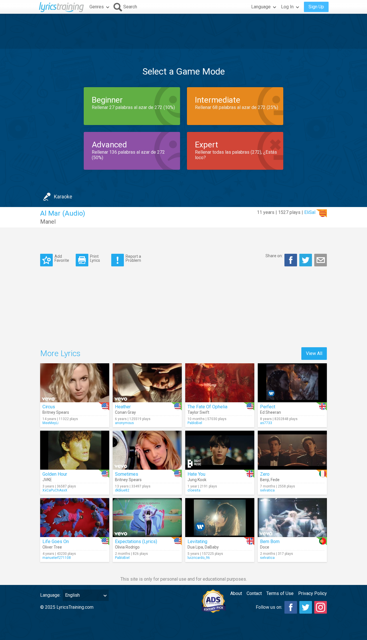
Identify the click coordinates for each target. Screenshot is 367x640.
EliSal (309, 212)
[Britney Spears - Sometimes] (147, 450)
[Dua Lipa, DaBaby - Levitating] (219, 517)
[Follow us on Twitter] (305, 607)
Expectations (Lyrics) (136, 541)
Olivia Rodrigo (127, 547)
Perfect (267, 406)
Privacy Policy (312, 593)
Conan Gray (125, 412)
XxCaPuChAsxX (54, 490)
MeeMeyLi (50, 423)
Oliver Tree (52, 547)
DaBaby (212, 547)
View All (314, 353)
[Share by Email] (320, 260)
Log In (287, 6)
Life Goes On (55, 541)
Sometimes (126, 474)
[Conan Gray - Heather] (147, 382)
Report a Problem (133, 258)
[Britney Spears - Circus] (74, 382)
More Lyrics (60, 353)
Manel (48, 221)
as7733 (266, 423)
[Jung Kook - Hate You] (219, 450)
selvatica (267, 490)
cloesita (194, 490)
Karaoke (63, 197)
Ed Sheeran (270, 412)
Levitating (197, 541)
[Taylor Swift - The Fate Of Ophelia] (219, 382)
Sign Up (316, 6)
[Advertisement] (183, 31)
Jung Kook (197, 479)
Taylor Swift (198, 412)
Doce (264, 547)
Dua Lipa (195, 547)
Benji (264, 479)
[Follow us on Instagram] (320, 607)
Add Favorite (61, 258)
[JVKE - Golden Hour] (74, 450)
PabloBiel (195, 423)
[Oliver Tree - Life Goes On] (74, 517)
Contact (254, 593)
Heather (123, 406)
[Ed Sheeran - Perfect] (292, 382)
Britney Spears (55, 412)
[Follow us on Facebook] (290, 607)
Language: (50, 595)
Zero (265, 474)
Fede (275, 479)
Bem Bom (270, 541)
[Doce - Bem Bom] (292, 517)
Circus (48, 406)
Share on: (274, 256)
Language (261, 6)
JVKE (47, 479)
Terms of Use (280, 593)
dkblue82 (122, 490)
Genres (96, 6)
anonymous (124, 423)
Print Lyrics (95, 258)
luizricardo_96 (199, 558)
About (236, 593)
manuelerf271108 (56, 558)
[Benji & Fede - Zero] (292, 450)
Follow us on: (269, 607)
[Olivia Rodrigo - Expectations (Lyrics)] (147, 517)
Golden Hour (54, 474)
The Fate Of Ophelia (207, 406)
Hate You (196, 474)
